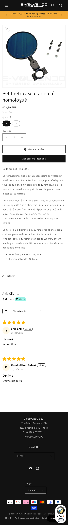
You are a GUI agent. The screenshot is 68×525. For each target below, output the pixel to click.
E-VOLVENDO (21, 514)
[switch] (61, 520)
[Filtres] (5, 311)
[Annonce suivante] (62, 15)
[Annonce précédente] (6, 15)
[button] (6, 5)
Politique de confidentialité (27, 518)
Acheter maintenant (34, 158)
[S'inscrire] (50, 456)
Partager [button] (10, 275)
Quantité (6, 130)
